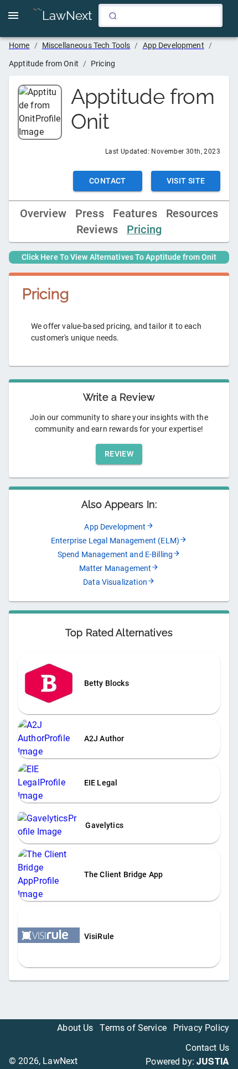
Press (89, 213)
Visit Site (186, 180)
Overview (43, 213)
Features (135, 213)
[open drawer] (13, 15)
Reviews (97, 229)
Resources (192, 213)
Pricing (144, 229)
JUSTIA (212, 1061)
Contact (107, 180)
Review (119, 453)
